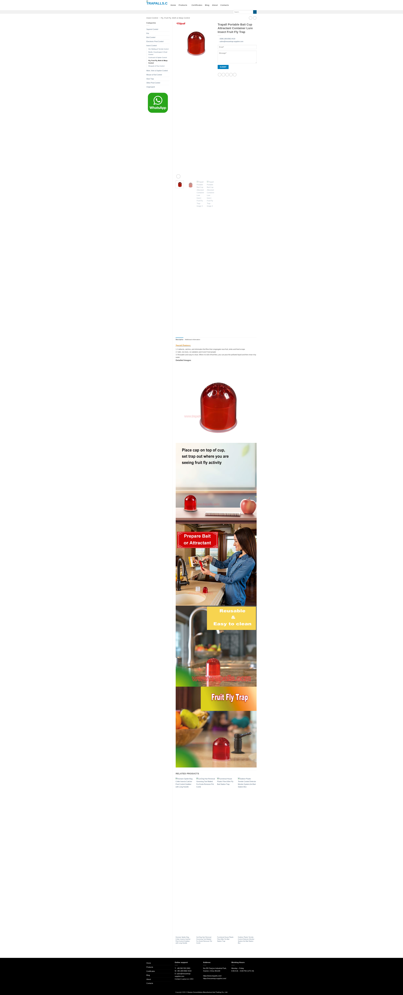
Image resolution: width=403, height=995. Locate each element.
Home (173, 5)
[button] (178, 176)
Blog (207, 5)
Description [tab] (179, 339)
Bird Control (150, 37)
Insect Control (152, 18)
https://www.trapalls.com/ (212, 976)
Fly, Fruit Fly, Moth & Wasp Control (175, 18)
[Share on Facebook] (219, 74)
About (215, 5)
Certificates (197, 5)
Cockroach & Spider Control (157, 57)
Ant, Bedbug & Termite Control (158, 49)
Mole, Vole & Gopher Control (157, 71)
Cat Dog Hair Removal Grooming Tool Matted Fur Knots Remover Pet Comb (204, 940)
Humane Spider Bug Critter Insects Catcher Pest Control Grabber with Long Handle (183, 940)
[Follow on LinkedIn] (159, 12)
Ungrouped (150, 87)
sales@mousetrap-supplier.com (231, 41)
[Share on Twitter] (223, 74)
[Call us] (153, 12)
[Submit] (255, 12)
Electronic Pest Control (155, 41)
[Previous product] (254, 18)
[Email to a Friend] (227, 74)
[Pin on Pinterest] (231, 74)
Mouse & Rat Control (154, 75)
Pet (147, 33)
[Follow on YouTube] (161, 12)
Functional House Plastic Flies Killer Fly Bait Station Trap (225, 939)
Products (183, 5)
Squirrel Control (152, 29)
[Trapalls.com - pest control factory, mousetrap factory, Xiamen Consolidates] (156, 5)
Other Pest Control (153, 83)
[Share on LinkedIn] (234, 74)
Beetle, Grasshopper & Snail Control (157, 53)
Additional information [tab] (192, 339)
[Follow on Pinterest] (156, 12)
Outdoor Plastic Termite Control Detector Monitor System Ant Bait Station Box (246, 940)
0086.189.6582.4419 (227, 39)
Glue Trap (150, 79)
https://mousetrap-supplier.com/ (214, 978)
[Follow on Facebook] (148, 12)
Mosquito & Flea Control (156, 66)
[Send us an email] (150, 12)
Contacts (224, 5)
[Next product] (250, 18)
